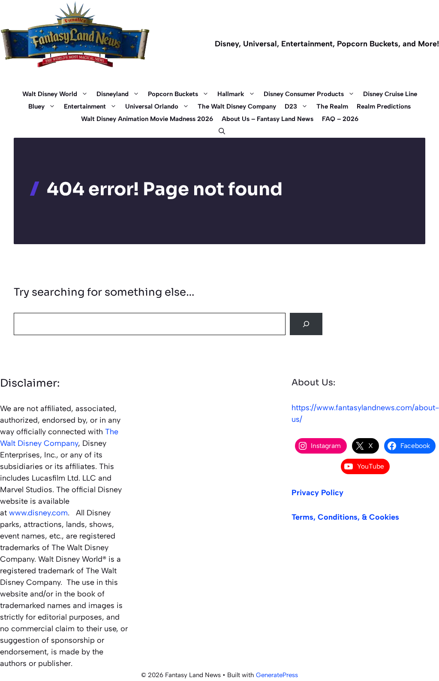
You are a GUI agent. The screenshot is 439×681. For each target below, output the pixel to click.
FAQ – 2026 (340, 119)
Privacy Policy (317, 492)
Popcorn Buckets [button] (173, 94)
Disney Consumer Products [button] (304, 94)
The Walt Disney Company (237, 106)
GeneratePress (277, 675)
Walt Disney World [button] (49, 94)
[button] (219, 131)
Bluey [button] (36, 106)
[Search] (306, 324)
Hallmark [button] (230, 94)
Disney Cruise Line (390, 94)
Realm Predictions (384, 106)
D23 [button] (291, 106)
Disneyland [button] (112, 94)
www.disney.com (38, 513)
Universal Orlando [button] (151, 106)
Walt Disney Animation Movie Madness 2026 (147, 119)
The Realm (332, 106)
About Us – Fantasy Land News (267, 119)
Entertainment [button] (85, 106)
